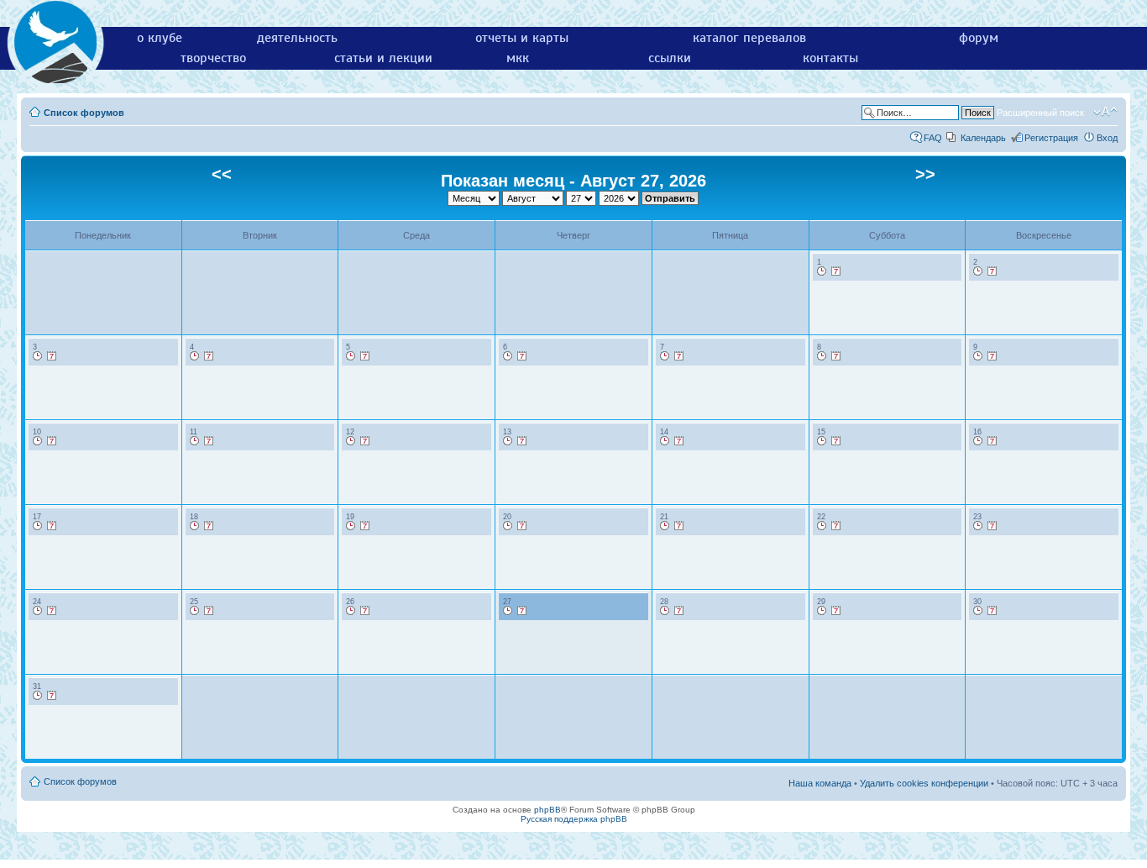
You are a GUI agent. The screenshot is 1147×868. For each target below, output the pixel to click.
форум (978, 37)
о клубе (159, 37)
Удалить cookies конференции (924, 783)
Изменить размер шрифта (1105, 111)
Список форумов (84, 113)
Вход (1107, 138)
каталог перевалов (749, 37)
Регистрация (1051, 138)
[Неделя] (836, 271)
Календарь (983, 138)
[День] (822, 271)
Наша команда (819, 783)
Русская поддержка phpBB (574, 818)
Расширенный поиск (1040, 113)
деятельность (297, 37)
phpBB (547, 809)
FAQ (933, 138)
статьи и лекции (383, 58)
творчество (213, 58)
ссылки (669, 58)
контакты (830, 58)
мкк (517, 58)
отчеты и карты (521, 37)
